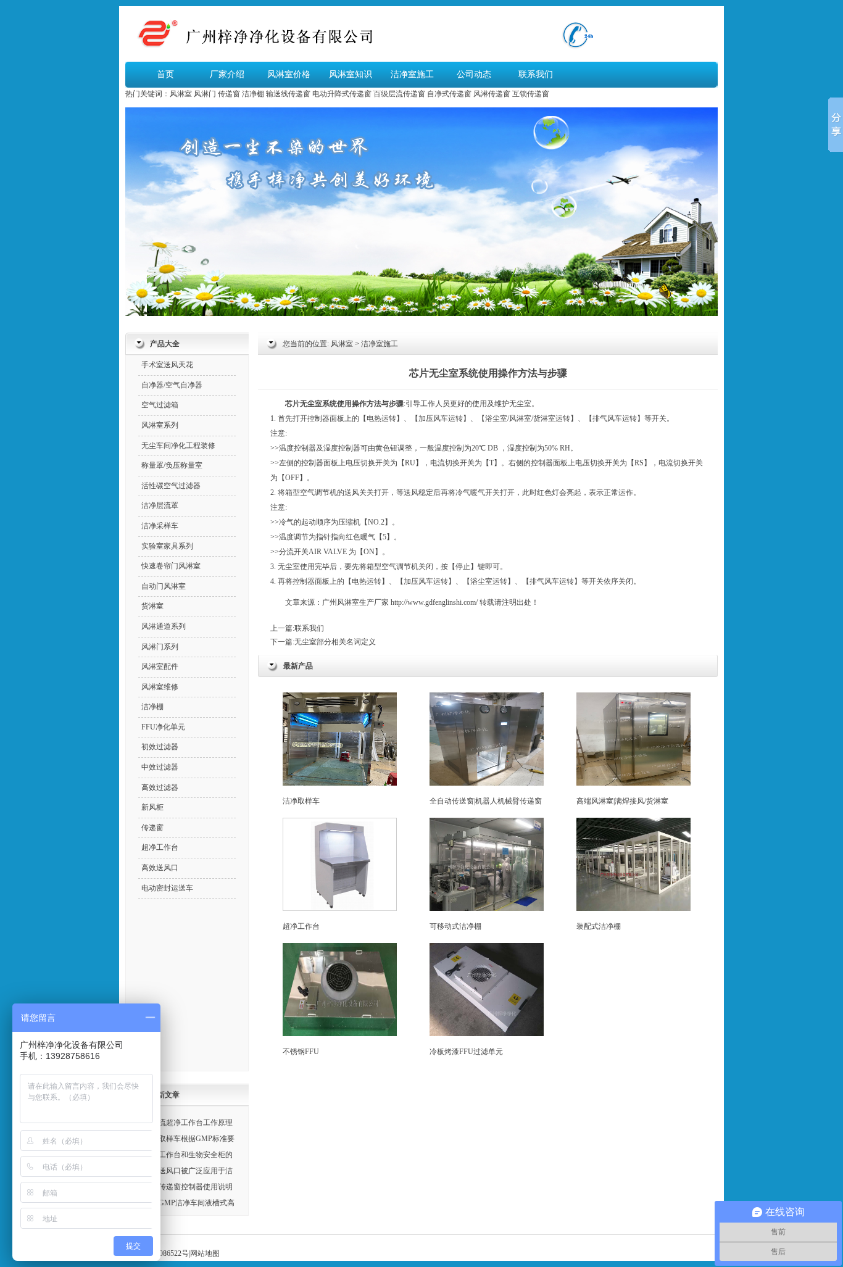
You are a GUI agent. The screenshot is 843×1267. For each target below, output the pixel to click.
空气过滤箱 (159, 405)
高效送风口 (159, 867)
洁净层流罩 (159, 505)
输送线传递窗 (288, 93)
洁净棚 (253, 93)
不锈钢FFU (301, 1051)
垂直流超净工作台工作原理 (188, 1122)
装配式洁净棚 (598, 926)
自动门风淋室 (163, 586)
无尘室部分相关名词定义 (335, 642)
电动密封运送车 (167, 888)
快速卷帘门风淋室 (171, 566)
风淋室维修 (159, 687)
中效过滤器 (159, 767)
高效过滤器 (159, 787)
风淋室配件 (159, 666)
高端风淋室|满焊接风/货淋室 (622, 801)
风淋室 (181, 93)
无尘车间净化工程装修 (178, 445)
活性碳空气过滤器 (171, 485)
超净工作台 (301, 926)
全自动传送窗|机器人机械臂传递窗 (486, 801)
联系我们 (535, 74)
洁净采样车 (159, 525)
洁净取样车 (301, 801)
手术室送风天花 (167, 364)
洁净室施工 (412, 74)
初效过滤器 (159, 746)
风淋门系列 (159, 646)
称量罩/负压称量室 (171, 465)
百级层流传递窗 (399, 93)
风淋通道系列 (163, 626)
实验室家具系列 (167, 546)
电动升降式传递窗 (342, 93)
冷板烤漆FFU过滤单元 (466, 1051)
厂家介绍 (227, 74)
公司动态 (474, 74)
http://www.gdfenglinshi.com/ (434, 602)
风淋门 (205, 93)
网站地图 (205, 1253)
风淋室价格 (288, 74)
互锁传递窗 (530, 93)
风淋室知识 (350, 74)
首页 (165, 74)
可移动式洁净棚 (455, 926)
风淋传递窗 (491, 93)
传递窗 (229, 93)
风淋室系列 (159, 425)
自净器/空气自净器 (171, 385)
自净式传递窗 (449, 93)
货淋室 (544, 418)
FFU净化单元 (163, 727)
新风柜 (152, 807)
